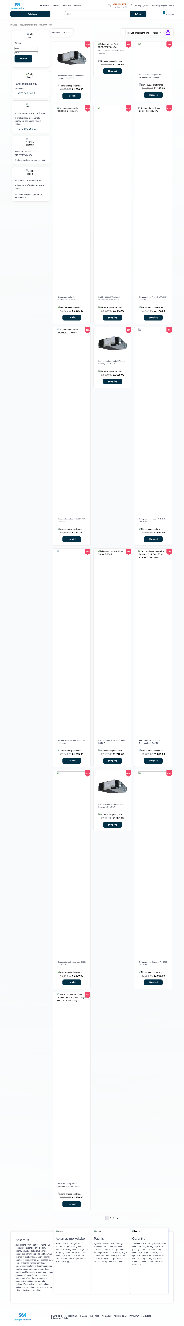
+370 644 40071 (120, 4)
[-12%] (153, 111)
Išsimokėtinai (71, 1316)
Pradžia (13, 25)
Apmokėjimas (120, 1316)
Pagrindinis (56, 1316)
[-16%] (112, 47)
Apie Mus (67, 6)
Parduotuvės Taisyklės (140, 1316)
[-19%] (112, 801)
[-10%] (72, 72)
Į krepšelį (71, 96)
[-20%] (72, 111)
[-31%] (112, 554)
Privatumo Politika (59, 1318)
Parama (57, 6)
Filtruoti (23, 58)
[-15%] (72, 333)
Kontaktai (79, 6)
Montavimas (45, 6)
